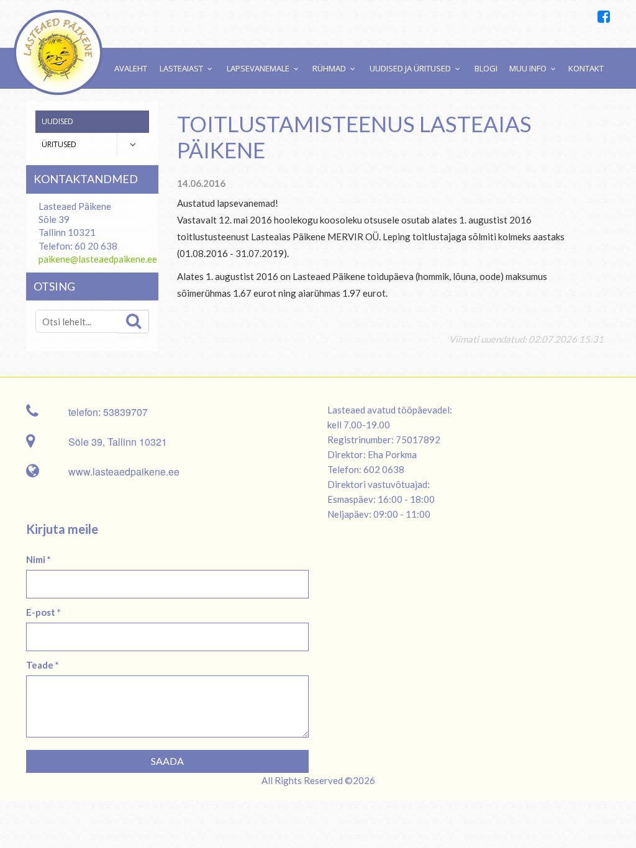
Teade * (42, 664)
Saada (167, 761)
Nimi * (38, 559)
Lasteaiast (181, 68)
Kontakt (586, 68)
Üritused (59, 144)
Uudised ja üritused (410, 68)
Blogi (486, 68)
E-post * (43, 612)
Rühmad (329, 68)
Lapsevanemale (258, 68)
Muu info (528, 68)
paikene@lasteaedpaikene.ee (98, 258)
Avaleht (130, 68)
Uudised (57, 121)
